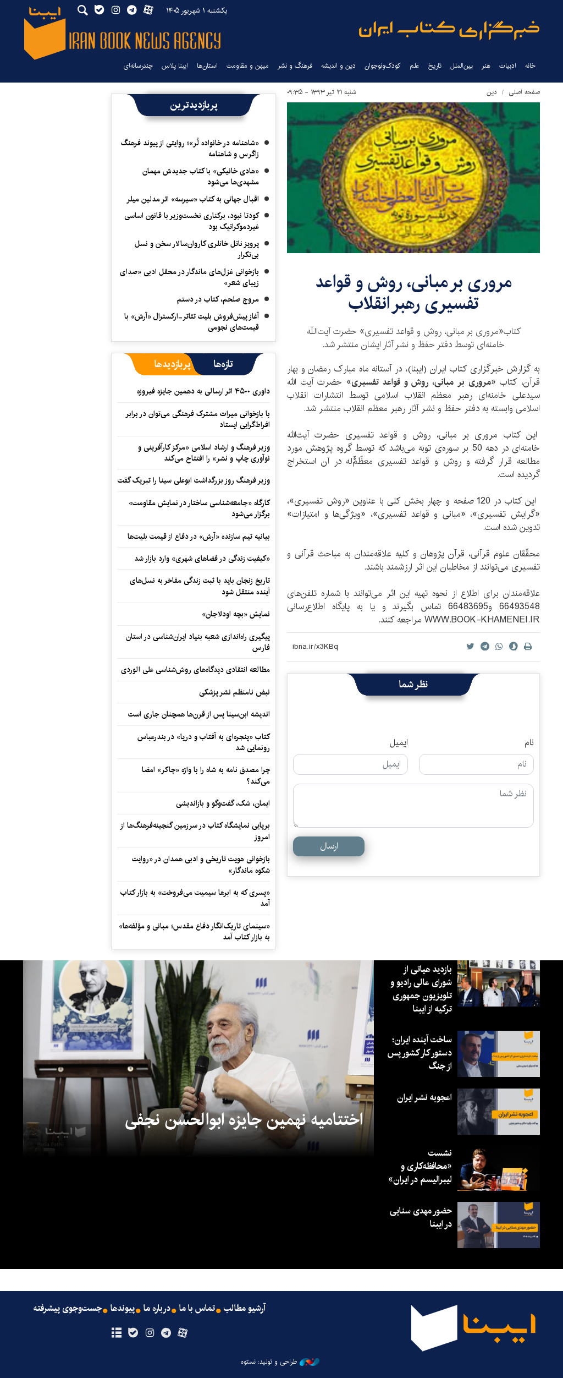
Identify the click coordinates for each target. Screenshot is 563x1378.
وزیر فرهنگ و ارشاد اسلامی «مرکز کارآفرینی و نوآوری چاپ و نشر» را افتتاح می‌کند (204, 452)
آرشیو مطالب (245, 1308)
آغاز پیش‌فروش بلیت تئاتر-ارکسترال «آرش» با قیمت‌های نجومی (191, 321)
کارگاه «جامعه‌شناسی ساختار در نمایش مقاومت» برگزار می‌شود (199, 508)
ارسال (329, 846)
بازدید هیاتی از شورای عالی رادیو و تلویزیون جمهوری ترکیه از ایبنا (421, 989)
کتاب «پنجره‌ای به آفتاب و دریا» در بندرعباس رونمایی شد (203, 742)
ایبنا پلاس (175, 66)
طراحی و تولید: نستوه (269, 1362)
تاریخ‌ (434, 66)
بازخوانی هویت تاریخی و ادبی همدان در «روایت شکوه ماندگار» (201, 864)
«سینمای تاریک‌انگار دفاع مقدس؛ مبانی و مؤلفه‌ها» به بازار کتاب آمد (194, 931)
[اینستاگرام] (149, 1333)
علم (415, 66)
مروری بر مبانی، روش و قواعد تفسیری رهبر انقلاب (413, 292)
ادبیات (507, 66)
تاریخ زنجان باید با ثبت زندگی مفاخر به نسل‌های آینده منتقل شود (200, 586)
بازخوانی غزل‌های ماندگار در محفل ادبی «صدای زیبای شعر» (189, 277)
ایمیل (399, 743)
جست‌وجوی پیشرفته (68, 1308)
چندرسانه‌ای (138, 66)
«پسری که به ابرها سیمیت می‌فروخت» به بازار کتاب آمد (195, 898)
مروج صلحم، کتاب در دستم (218, 299)
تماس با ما (197, 1308)
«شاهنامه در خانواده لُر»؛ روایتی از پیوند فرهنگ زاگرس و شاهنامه (190, 148)
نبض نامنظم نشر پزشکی (234, 692)
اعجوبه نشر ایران (424, 1097)
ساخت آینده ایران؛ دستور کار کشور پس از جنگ (419, 1053)
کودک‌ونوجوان (383, 66)
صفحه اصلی (524, 92)
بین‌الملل (461, 66)
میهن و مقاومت (248, 66)
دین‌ (492, 92)
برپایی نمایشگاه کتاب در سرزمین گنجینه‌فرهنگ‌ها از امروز (195, 831)
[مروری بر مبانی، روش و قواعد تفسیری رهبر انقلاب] (413, 177)
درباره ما (156, 1308)
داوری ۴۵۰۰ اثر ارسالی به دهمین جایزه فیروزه (203, 391)
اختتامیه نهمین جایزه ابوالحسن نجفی (244, 1120)
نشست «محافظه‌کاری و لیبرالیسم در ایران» (420, 1166)
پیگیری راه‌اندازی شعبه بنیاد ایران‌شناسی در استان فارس (198, 642)
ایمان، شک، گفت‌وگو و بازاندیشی (223, 803)
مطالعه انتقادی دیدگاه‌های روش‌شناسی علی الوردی (195, 670)
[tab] (223, 364)
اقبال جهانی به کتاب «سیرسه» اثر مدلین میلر (192, 199)
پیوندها (123, 1308)
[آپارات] (183, 1333)
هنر (486, 66)
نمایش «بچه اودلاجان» (236, 614)
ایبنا (449, 30)
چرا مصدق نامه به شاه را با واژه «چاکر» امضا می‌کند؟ (206, 775)
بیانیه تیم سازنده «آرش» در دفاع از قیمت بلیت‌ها (199, 537)
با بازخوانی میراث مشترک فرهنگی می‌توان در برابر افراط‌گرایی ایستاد (198, 419)
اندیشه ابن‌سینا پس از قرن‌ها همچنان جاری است (199, 714)
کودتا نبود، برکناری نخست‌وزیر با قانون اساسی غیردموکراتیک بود (191, 221)
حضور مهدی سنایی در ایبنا (421, 1218)
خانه (530, 66)
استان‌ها (207, 66)
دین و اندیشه (338, 66)
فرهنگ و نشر (295, 66)
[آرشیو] (116, 1333)
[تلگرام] (166, 1333)
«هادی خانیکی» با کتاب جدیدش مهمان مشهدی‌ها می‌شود (200, 176)
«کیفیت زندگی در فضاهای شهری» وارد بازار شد (202, 559)
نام (529, 743)
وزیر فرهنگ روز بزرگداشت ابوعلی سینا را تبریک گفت (194, 480)
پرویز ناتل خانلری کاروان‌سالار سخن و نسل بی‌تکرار (197, 249)
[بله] (133, 1333)
